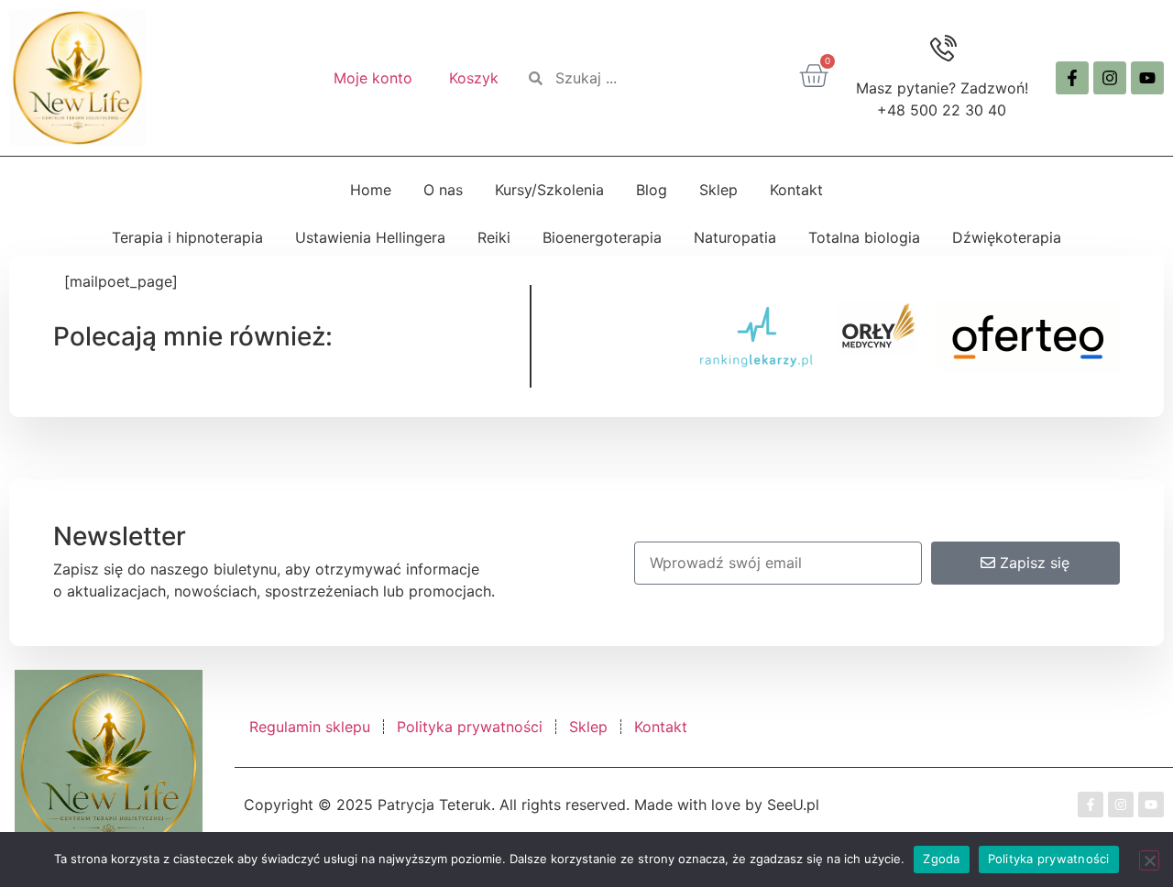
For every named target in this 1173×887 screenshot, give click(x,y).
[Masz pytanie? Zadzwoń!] (942, 49)
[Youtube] (1147, 77)
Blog (651, 190)
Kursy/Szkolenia (549, 190)
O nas (443, 190)
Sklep (718, 190)
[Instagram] (1109, 77)
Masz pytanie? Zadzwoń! (942, 88)
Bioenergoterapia (602, 237)
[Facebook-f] (1072, 77)
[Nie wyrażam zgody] (1149, 860)
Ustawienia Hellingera (370, 237)
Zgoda (941, 858)
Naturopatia (735, 237)
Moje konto (373, 78)
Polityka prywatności (1049, 858)
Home (370, 190)
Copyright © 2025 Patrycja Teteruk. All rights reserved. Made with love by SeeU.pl (531, 804)
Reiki (493, 237)
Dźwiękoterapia (1006, 237)
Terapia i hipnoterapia (187, 237)
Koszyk (474, 78)
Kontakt (796, 190)
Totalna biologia (864, 237)
